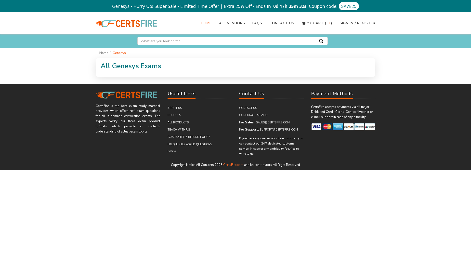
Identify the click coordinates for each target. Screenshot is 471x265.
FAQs (257, 23)
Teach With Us (179, 130)
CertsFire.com (233, 165)
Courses (174, 115)
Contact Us (282, 23)
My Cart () (318, 23)
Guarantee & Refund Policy (189, 137)
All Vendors (232, 23)
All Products (178, 122)
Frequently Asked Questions (190, 144)
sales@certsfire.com (273, 122)
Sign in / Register (357, 23)
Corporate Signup (253, 115)
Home (206, 23)
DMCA (172, 151)
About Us (175, 108)
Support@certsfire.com (279, 130)
